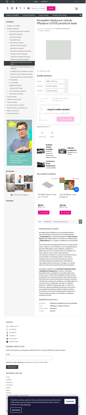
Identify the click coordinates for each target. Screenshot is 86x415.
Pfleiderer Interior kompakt (18, 54)
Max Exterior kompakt (17, 48)
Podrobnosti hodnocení (62, 29)
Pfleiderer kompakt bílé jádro (20, 59)
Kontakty (45, 2)
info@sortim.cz (14, 326)
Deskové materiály (13, 29)
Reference (9, 382)
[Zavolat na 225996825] (9, 2)
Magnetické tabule (15, 85)
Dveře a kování (11, 97)
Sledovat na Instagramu (21, 195)
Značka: (44, 31)
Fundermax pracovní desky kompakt (21, 77)
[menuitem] (12, 15)
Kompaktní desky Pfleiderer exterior (21, 71)
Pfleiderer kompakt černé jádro (21, 57)
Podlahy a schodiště (13, 26)
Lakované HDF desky (16, 88)
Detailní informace (42, 127)
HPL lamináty (14, 80)
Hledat (51, 8)
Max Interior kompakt (16, 43)
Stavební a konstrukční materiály (19, 31)
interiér (52, 311)
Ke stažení (9, 385)
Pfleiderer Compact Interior (60, 306)
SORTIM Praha (13, 342)
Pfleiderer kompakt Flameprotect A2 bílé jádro (22, 68)
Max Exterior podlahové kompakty (20, 51)
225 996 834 (12, 332)
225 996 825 (12, 329)
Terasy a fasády (12, 102)
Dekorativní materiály (15, 34)
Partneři (8, 393)
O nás (35, 2)
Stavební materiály (13, 113)
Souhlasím (70, 401)
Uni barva (53, 308)
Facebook (12, 336)
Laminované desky (15, 37)
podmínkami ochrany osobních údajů (36, 362)
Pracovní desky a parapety (17, 91)
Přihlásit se (12, 367)
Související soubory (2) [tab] (60, 222)
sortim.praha (13, 339)
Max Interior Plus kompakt (18, 45)
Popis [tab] (40, 222)
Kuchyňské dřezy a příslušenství (17, 108)
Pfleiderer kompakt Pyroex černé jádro (21, 63)
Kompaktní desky (15, 40)
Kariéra (8, 388)
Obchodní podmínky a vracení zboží (17, 396)
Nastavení (16, 410)
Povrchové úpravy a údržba (15, 105)
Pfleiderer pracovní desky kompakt (21, 74)
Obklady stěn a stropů (14, 99)
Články (8, 390)
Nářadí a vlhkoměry (13, 111)
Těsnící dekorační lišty (16, 94)
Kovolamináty (14, 83)
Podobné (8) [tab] (47, 222)
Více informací (25, 404)
